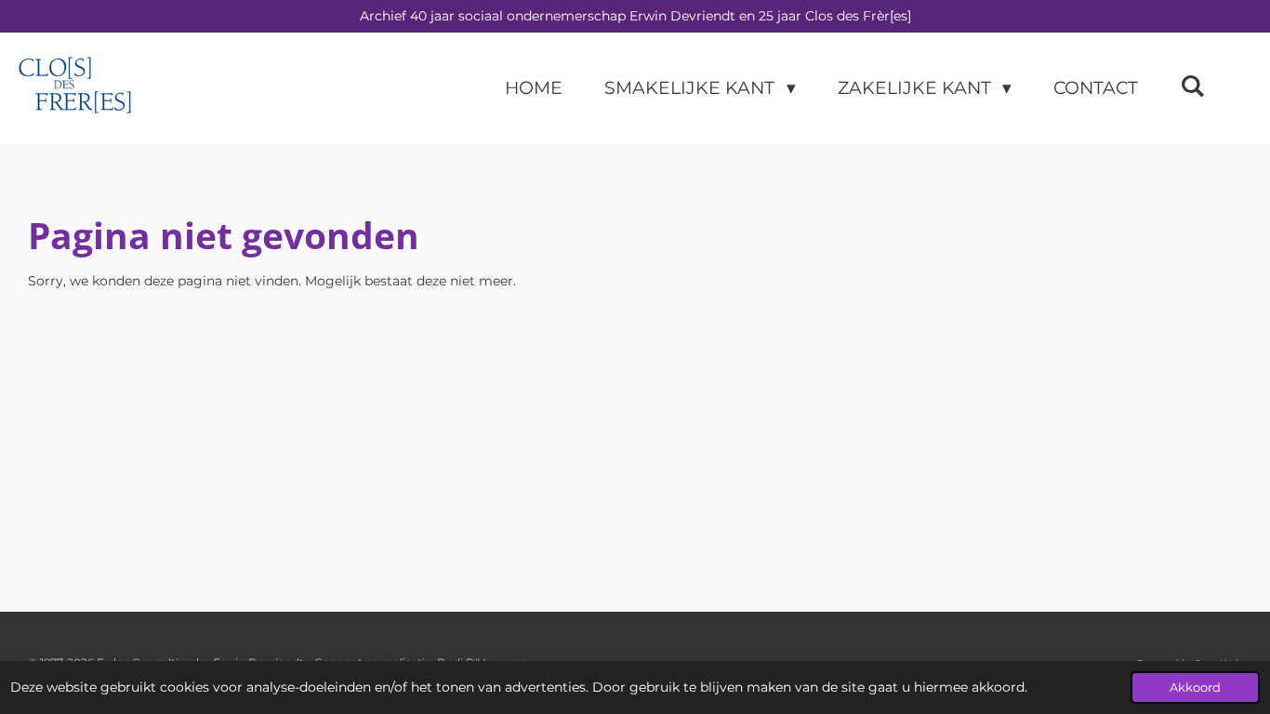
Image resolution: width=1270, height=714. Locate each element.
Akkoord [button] (1195, 687)
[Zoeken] (1192, 86)
